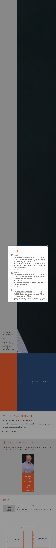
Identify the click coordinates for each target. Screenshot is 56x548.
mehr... (17, 269)
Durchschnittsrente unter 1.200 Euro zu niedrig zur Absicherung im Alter (29, 259)
